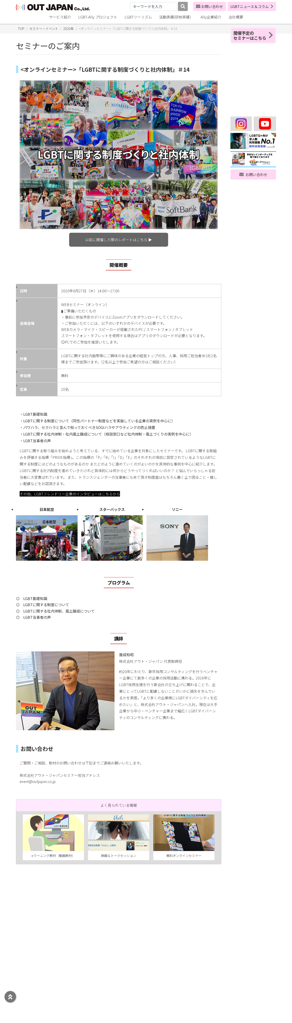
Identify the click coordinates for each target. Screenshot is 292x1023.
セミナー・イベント (43, 28)
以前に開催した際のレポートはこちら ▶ (118, 239)
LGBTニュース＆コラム (249, 6)
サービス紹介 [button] (60, 17)
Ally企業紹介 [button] (211, 17)
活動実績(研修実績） (176, 17)
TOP (21, 28)
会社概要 (236, 17)
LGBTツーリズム (138, 17)
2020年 (68, 28)
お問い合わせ (212, 6)
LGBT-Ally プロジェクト (97, 17)
